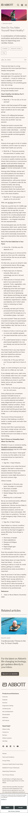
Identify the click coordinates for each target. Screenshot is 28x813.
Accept (21, 807)
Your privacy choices (14, 811)
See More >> (4, 799)
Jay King (10, 202)
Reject (7, 807)
